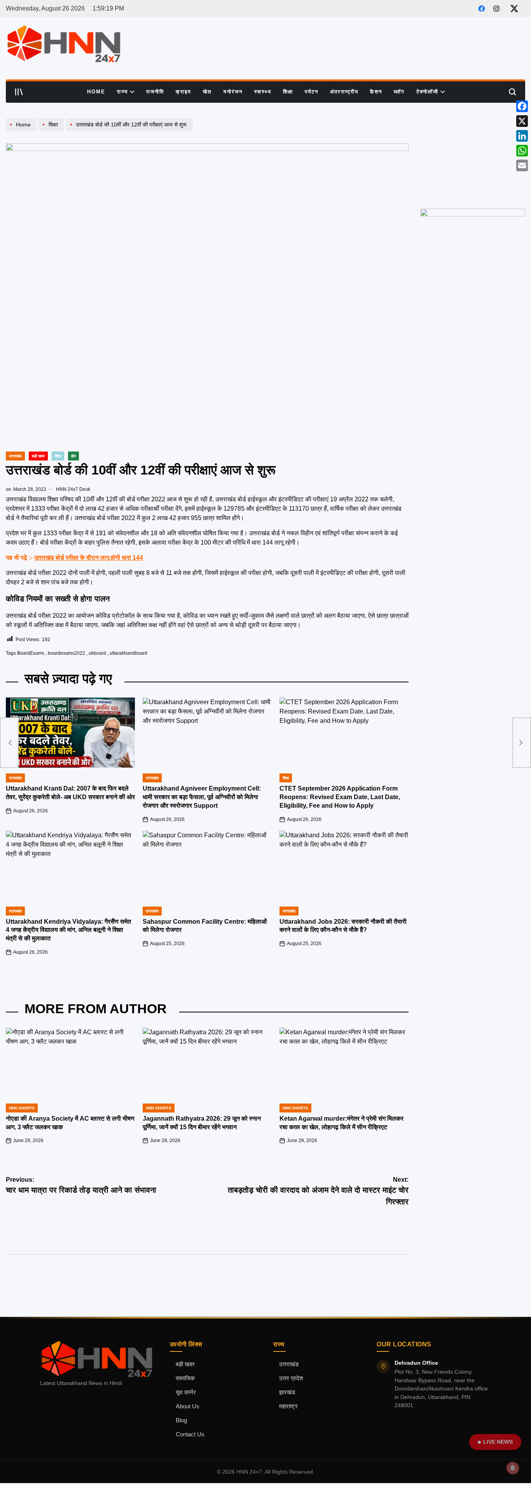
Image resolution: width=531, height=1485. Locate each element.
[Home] (22, 131)
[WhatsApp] (522, 150)
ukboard (97, 653)
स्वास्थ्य (262, 92)
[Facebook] (522, 106)
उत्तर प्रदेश (291, 1378)
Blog (181, 1420)
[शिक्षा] (52, 131)
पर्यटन (311, 92)
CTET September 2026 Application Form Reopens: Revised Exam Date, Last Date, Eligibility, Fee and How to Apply (339, 797)
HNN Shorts (22, 1108)
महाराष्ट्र (288, 1406)
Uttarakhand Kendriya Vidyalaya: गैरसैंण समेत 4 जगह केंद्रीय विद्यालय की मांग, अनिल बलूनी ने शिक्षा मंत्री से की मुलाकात (68, 930)
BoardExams (30, 653)
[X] (522, 121)
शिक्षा (288, 92)
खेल (207, 92)
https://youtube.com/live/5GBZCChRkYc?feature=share (470, 125)
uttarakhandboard (128, 653)
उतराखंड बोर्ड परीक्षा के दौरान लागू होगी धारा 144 (88, 557)
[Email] (522, 165)
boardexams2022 (66, 653)
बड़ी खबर (38, 456)
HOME (96, 92)
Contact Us (190, 1434)
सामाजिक (185, 1378)
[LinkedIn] (522, 135)
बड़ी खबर (185, 1364)
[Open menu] (19, 92)
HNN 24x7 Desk (73, 489)
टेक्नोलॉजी (427, 92)
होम (73, 456)
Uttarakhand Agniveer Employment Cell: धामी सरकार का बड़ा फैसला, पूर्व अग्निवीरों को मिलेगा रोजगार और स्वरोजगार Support (202, 797)
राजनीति (155, 92)
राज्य (122, 92)
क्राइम (183, 92)
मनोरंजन (233, 92)
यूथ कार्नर (186, 1392)
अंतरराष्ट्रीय (344, 92)
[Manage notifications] (513, 1468)
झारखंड (287, 1392)
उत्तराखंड (15, 456)
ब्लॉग (399, 92)
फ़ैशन (376, 92)
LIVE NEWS (498, 1442)
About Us (187, 1406)
